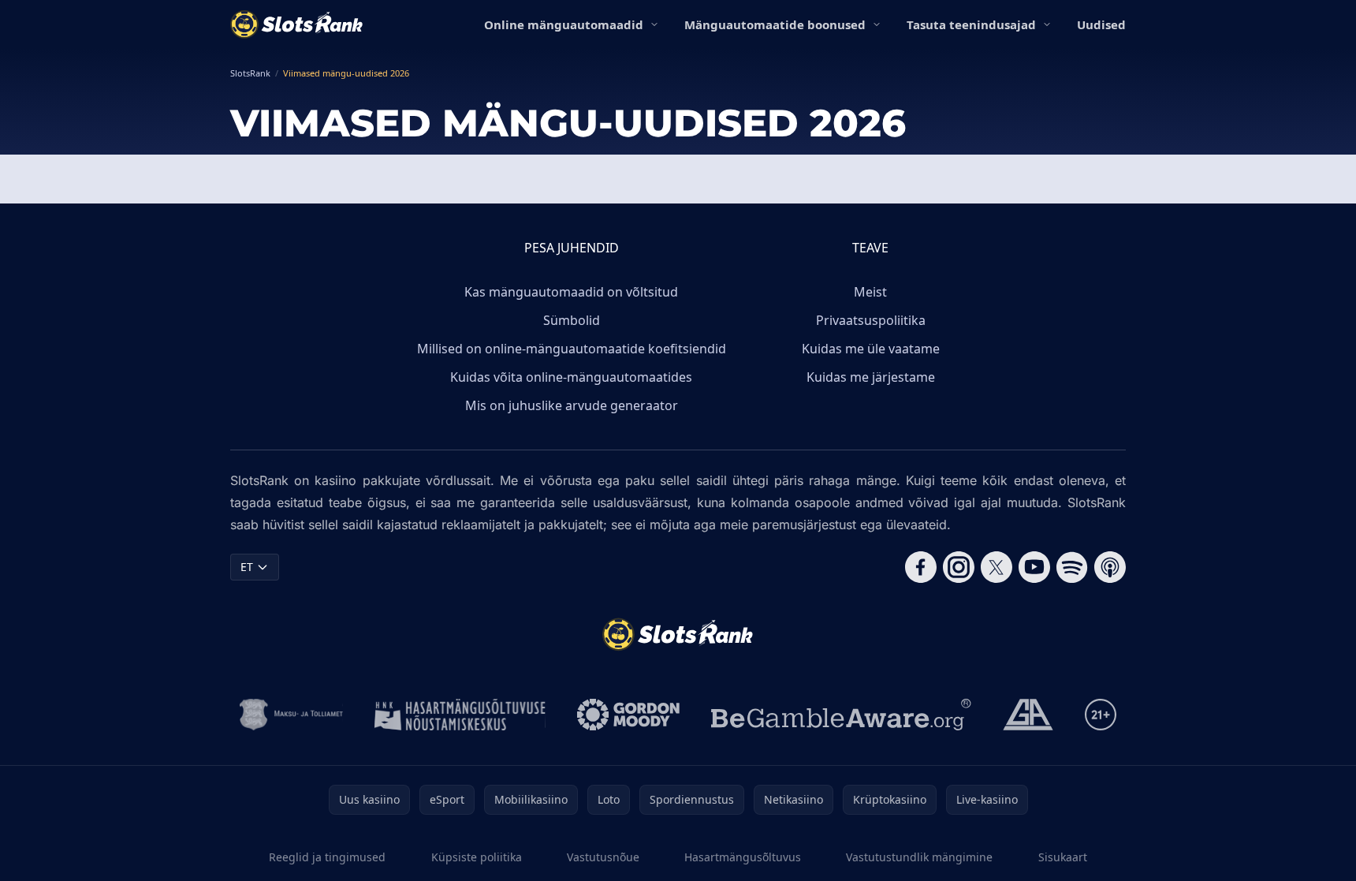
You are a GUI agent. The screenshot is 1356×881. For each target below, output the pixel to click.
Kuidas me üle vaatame (871, 348)
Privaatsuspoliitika (871, 320)
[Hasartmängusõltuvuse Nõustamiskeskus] (460, 714)
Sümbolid (571, 320)
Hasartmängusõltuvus (742, 856)
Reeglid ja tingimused (327, 856)
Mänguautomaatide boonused (775, 24)
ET (246, 566)
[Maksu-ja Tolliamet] (291, 714)
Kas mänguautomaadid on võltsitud (571, 292)
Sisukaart (1062, 856)
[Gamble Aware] (841, 714)
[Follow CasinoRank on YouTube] (1034, 567)
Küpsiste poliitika (476, 856)
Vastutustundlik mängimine (919, 856)
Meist (870, 292)
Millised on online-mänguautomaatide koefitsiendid (571, 348)
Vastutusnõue (603, 856)
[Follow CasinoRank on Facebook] (921, 567)
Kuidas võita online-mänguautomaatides (571, 377)
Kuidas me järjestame (871, 377)
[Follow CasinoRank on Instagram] (958, 567)
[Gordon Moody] (628, 714)
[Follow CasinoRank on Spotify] (1072, 567)
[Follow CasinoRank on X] (996, 567)
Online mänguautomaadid (563, 24)
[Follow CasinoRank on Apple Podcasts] (1110, 567)
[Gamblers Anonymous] (1028, 714)
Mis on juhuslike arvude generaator (571, 405)
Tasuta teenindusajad (971, 24)
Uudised (1101, 24)
